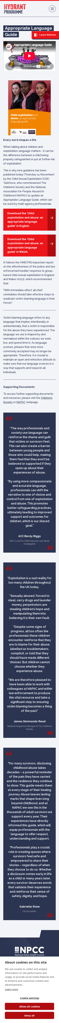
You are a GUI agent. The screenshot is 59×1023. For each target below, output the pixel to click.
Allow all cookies (29, 1006)
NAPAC (20, 402)
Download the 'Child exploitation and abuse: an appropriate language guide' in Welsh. (25, 245)
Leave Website (47, 35)
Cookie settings (29, 998)
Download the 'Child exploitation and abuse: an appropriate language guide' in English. (25, 219)
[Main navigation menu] (52, 8)
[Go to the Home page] (15, 8)
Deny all (29, 1015)
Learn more (11, 989)
